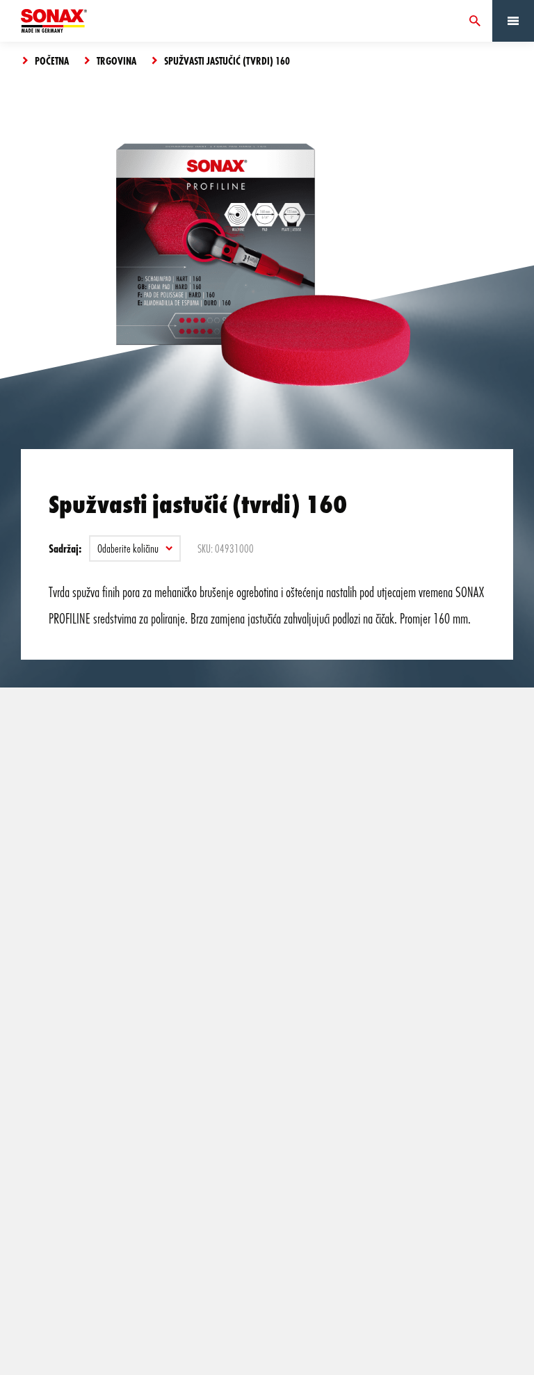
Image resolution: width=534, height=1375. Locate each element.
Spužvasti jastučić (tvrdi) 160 (227, 60)
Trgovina (116, 60)
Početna (52, 60)
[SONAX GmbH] (54, 21)
